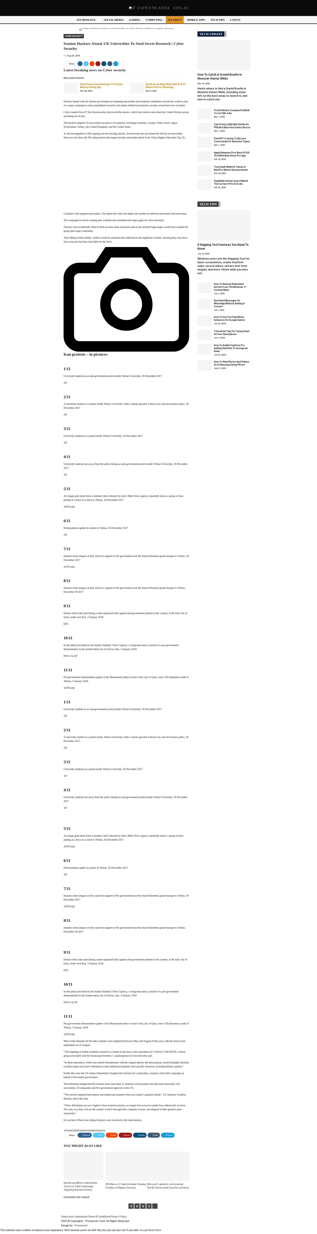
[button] (126, 177)
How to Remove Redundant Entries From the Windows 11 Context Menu (230, 287)
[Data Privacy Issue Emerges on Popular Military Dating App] (71, 88)
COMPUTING (154, 19)
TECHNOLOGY (86, 19)
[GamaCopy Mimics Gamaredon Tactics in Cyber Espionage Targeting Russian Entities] (84, 1166)
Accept (144, 1230)
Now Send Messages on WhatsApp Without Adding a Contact (229, 303)
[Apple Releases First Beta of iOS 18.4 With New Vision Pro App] (204, 156)
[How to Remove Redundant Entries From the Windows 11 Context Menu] (204, 288)
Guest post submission (74, 1216)
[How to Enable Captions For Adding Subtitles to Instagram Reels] (204, 349)
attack (68, 1130)
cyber (75, 1130)
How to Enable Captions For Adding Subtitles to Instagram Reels (231, 348)
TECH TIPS (218, 19)
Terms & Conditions (99, 1216)
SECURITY (175, 19)
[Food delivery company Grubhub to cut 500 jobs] (204, 114)
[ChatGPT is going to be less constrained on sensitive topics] (204, 142)
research (100, 1130)
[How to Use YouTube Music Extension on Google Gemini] (204, 321)
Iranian (91, 1130)
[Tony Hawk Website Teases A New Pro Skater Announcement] (204, 170)
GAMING (134, 19)
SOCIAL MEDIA (114, 19)
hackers (83, 1130)
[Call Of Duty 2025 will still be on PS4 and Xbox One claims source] (204, 128)
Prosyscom (81, 1225)
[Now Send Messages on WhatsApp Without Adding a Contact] (204, 304)
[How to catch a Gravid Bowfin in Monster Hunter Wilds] (223, 55)
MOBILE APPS (196, 19)
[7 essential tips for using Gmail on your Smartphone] (204, 335)
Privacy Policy (118, 1216)
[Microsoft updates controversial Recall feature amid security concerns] (168, 1166)
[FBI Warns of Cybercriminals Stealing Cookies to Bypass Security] (126, 1166)
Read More (154, 1230)
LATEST (235, 19)
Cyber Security (74, 36)
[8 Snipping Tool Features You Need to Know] (223, 225)
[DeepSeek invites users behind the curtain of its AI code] (204, 184)
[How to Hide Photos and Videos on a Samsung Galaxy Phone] (204, 365)
